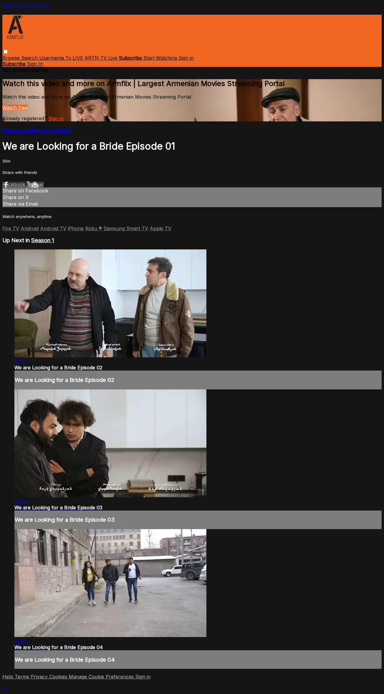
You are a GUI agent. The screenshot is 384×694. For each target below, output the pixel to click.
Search (30, 58)
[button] (6, 52)
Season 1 (42, 240)
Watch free (15, 108)
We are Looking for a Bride (36, 130)
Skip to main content (26, 5)
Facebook (14, 184)
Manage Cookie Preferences (102, 677)
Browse (11, 58)
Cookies (59, 677)
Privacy (40, 677)
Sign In (35, 64)
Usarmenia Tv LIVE (61, 58)
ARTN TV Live (101, 58)
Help (8, 677)
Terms (23, 677)
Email (38, 184)
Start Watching (160, 58)
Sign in (186, 58)
